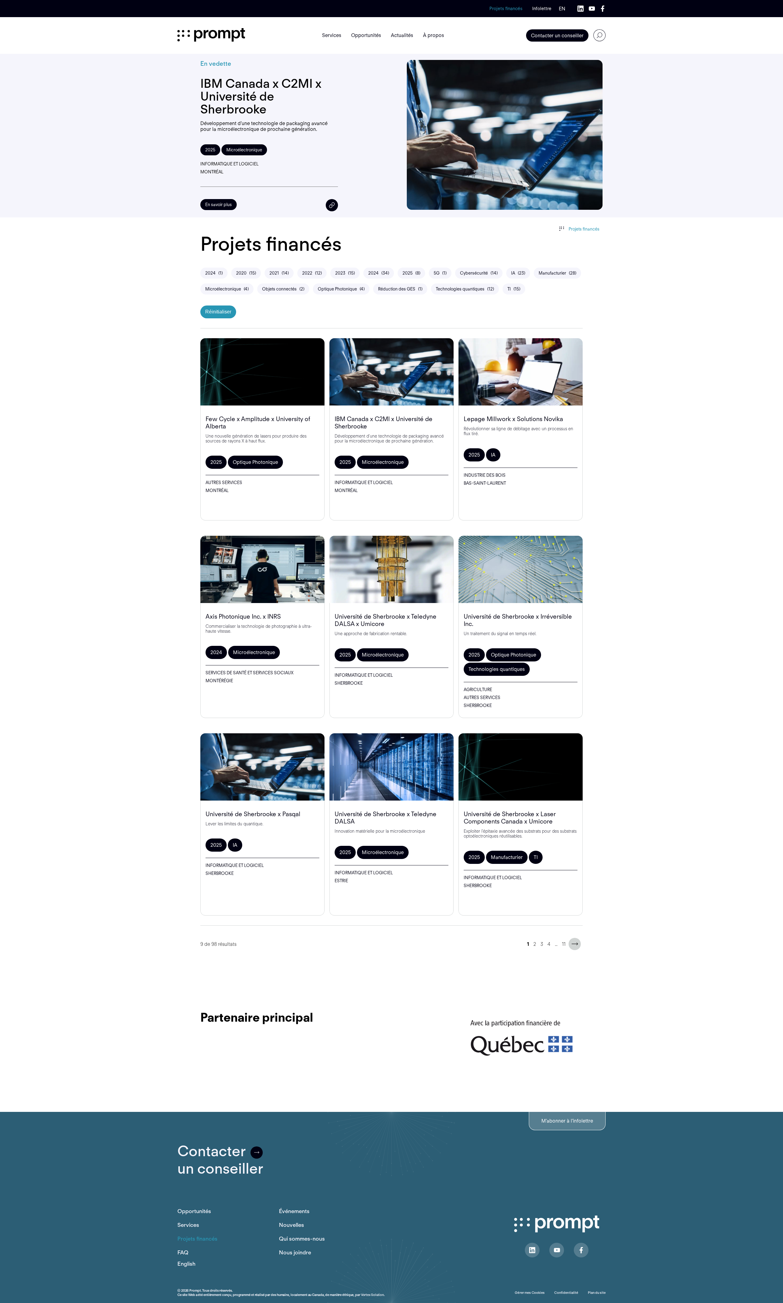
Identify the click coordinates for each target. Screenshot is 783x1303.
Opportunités (194, 1211)
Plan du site (597, 1292)
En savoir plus (218, 204)
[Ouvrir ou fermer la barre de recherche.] (599, 35)
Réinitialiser (218, 311)
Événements (294, 1211)
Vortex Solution (372, 1295)
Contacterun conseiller (220, 1159)
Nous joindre (295, 1252)
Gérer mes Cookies (529, 1292)
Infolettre (541, 8)
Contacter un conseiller (557, 36)
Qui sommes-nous (302, 1238)
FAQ (182, 1252)
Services (188, 1225)
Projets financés (505, 8)
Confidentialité (566, 1292)
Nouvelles (291, 1225)
